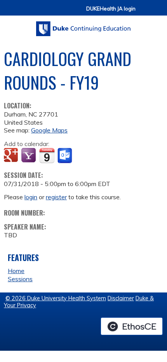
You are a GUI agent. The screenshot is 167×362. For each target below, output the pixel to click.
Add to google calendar (12, 156)
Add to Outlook (65, 156)
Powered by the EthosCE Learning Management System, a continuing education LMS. (131, 326)
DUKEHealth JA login (111, 8)
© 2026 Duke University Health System (55, 298)
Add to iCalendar (47, 155)
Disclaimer (121, 298)
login (30, 197)
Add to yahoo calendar (29, 156)
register (56, 197)
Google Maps (49, 130)
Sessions (20, 279)
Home (16, 271)
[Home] (83, 26)
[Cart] (144, 12)
